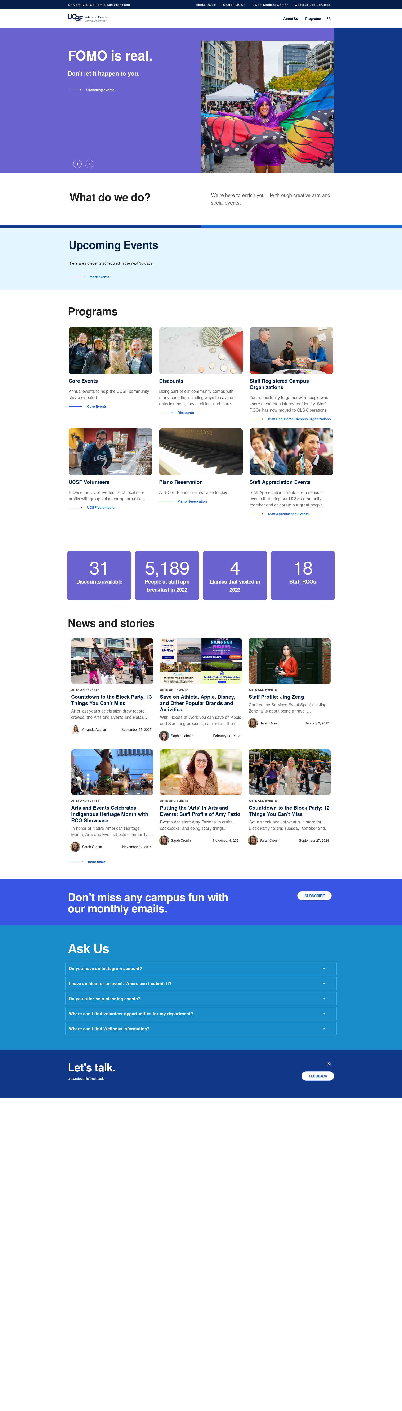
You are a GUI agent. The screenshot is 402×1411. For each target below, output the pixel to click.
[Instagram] (328, 1064)
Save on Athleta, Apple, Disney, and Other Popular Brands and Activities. (197, 702)
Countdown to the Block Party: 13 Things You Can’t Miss (111, 699)
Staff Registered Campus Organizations (279, 384)
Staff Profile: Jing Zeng (276, 696)
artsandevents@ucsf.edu (86, 1078)
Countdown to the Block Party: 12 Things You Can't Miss (289, 810)
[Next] (89, 164)
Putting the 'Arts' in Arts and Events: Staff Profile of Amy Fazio (200, 810)
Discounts (171, 381)
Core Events (83, 381)
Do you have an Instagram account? (105, 968)
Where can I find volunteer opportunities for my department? (131, 1013)
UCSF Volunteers (89, 482)
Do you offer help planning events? (104, 998)
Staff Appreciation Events (280, 482)
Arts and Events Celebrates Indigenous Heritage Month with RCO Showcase (109, 813)
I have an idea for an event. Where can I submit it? (120, 983)
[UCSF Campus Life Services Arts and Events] (88, 18)
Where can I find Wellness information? (109, 1029)
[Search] (329, 19)
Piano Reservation (181, 482)
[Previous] (77, 164)
